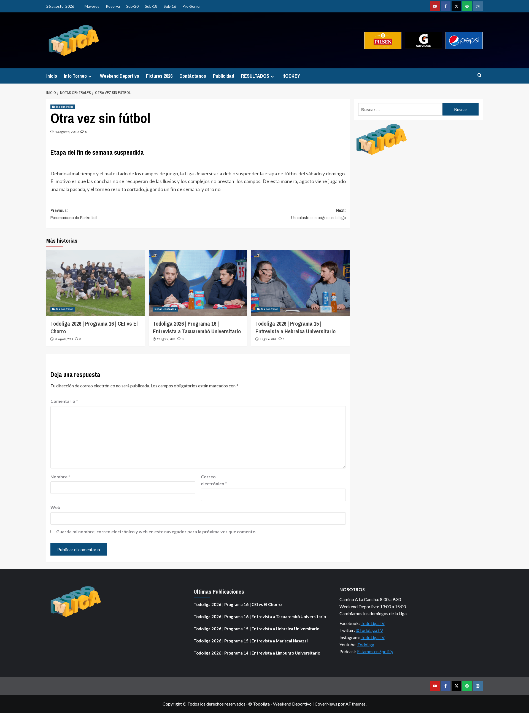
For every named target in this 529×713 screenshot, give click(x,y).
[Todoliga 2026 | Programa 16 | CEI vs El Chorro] (95, 283)
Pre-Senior (191, 6)
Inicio (51, 76)
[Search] (479, 75)
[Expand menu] (90, 76)
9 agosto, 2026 (268, 339)
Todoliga (365, 644)
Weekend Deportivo (119, 76)
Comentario (64, 401)
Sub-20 (132, 6)
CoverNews (326, 703)
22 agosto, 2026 (64, 339)
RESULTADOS (255, 76)
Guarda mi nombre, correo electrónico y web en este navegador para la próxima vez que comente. (156, 531)
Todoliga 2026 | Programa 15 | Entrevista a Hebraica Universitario (295, 327)
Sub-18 (151, 6)
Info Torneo (75, 76)
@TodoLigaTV (369, 630)
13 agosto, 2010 (67, 132)
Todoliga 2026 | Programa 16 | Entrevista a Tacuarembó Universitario (197, 327)
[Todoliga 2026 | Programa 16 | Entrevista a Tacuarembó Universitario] (198, 283)
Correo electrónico (214, 480)
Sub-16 (170, 6)
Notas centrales (63, 107)
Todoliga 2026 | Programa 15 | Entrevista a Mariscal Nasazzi (251, 640)
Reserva (113, 6)
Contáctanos (192, 76)
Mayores (92, 6)
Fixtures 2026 (159, 76)
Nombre (60, 476)
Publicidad (223, 76)
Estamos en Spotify (375, 651)
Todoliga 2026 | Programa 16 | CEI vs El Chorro (238, 604)
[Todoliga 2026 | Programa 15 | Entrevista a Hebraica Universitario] (300, 283)
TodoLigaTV (373, 623)
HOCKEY (291, 76)
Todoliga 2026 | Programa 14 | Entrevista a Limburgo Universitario (257, 652)
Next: (318, 214)
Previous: (73, 214)
